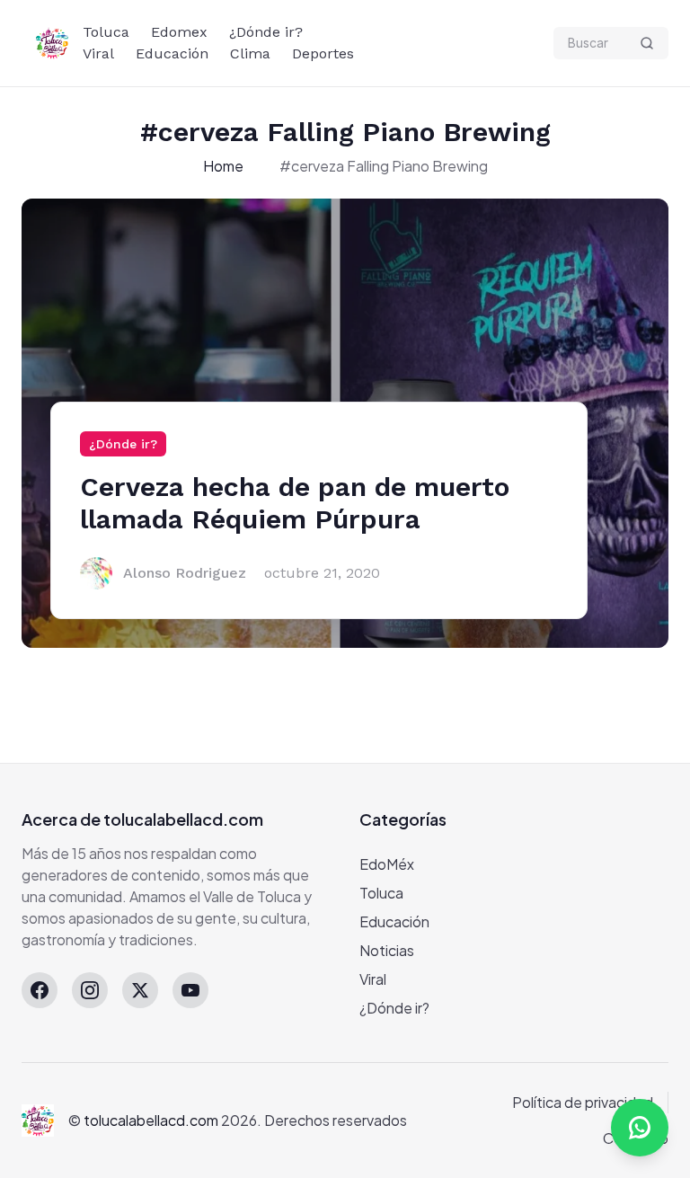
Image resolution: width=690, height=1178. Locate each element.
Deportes (323, 53)
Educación (172, 53)
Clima (250, 53)
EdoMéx (386, 864)
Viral (98, 53)
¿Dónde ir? (266, 31)
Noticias (386, 950)
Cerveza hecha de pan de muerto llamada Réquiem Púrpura (294, 503)
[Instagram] (90, 990)
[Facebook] (40, 990)
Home (223, 165)
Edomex (179, 31)
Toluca (106, 31)
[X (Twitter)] (140, 990)
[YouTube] (190, 990)
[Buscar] (647, 43)
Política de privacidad (582, 1102)
